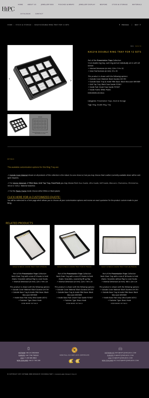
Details (10, 159)
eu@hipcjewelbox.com (120, 355)
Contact (39, 14)
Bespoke (103, 4)
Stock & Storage (120, 4)
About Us (32, 4)
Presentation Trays (104, 101)
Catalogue (25, 14)
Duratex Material (76, 175)
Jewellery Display (87, 4)
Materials (137, 4)
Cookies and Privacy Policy (66, 374)
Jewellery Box (47, 4)
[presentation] (9, 78)
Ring (94, 105)
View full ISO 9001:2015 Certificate (74, 355)
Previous (125, 25)
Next (137, 25)
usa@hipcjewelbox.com (120, 358)
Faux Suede (83, 183)
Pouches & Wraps (66, 4)
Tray (109, 105)
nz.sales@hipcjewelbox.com (120, 360)
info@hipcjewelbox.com (120, 353)
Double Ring (101, 105)
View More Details (96, 93)
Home (20, 4)
